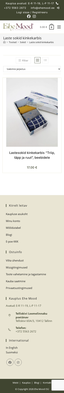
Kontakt (47, 382)
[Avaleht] (4, 42)
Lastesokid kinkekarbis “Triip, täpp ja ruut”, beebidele (32, 155)
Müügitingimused (16, 267)
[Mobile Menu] (58, 27)
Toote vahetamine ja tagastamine (26, 274)
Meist (15, 382)
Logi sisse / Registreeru (32, 12)
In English (12, 347)
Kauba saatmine (15, 281)
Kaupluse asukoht (17, 214)
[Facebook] (10, 362)
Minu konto (13, 221)
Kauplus (26, 382)
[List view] (45, 60)
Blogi (9, 234)
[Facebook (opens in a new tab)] (29, 16)
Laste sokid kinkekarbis (41, 42)
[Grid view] (37, 60)
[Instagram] (18, 362)
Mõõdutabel (13, 227)
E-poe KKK (12, 241)
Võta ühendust (15, 260)
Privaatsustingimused (19, 288)
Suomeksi (12, 352)
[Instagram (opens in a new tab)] (34, 16)
